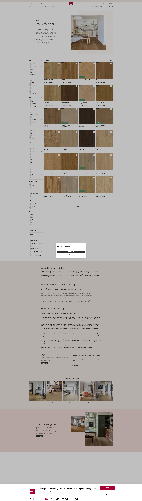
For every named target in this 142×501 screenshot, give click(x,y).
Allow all (107, 487)
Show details (83, 498)
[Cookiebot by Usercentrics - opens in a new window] (32, 499)
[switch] (57, 499)
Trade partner (71, 251)
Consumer (71, 254)
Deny (107, 494)
